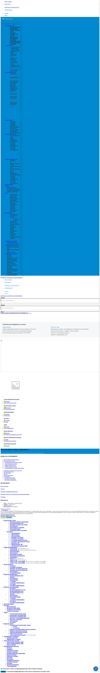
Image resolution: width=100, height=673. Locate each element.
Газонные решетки (12, 242)
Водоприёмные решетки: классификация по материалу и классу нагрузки (70, 329)
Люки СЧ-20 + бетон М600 (14, 104)
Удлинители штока (12, 270)
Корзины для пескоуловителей (14, 126)
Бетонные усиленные (13, 123)
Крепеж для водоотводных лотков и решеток (14, 223)
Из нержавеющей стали (16, 575)
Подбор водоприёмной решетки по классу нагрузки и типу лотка (19, 329)
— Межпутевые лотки (10, 465)
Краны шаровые (11, 263)
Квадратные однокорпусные (14, 200)
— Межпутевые (14, 48)
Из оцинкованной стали (16, 592)
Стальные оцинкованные (14, 144)
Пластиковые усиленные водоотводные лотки (13, 470)
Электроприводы (11, 275)
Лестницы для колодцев (13, 190)
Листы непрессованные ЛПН (15, 642)
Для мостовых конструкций (14, 195)
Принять (3, 671)
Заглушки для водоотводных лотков (14, 216)
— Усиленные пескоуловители (10, 478)
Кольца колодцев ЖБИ (13, 188)
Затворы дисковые (12, 259)
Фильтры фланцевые (12, 273)
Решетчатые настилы (13, 234)
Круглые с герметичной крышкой (13, 204)
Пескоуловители (9, 120)
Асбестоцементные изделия (11, 245)
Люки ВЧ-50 (19, 548)
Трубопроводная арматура (11, 253)
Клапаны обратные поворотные (12, 261)
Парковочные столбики (13, 244)
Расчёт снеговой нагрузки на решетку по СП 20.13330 (16, 332)
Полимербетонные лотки (9, 471)
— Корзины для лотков (16, 537)
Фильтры (9, 272)
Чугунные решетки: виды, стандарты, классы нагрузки (64, 331)
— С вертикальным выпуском (14, 58)
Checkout (9, 517)
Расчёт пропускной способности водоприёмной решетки (17, 331)
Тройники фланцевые (13, 269)
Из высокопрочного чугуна (14, 163)
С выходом (16, 220)
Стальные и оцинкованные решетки (60, 332)
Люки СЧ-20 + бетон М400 (14, 98)
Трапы (6, 193)
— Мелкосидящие (15, 49)
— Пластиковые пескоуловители (10, 480)
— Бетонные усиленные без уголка (14, 62)
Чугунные (12, 147)
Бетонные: (9, 45)
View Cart (3, 517)
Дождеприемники (9, 184)
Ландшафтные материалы (11, 241)
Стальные (12, 142)
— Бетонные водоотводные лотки (13, 462)
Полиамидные (14, 141)
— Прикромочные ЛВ (16, 544)
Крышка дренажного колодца (13, 227)
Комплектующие (9, 212)
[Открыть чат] (95, 668)
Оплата (6, 15)
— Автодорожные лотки (10, 463)
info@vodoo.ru (9, 505)
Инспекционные (11, 187)
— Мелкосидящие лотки (10, 466)
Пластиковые (13, 82)
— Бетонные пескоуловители (9, 477)
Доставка (6, 13)
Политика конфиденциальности (9, 491)
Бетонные (12, 121)
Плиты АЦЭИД (11, 252)
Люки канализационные (10, 72)
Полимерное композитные (13, 87)
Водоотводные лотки (10, 25)
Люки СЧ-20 (14, 94)
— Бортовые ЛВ (14, 65)
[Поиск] (1, 303)
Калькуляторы (4, 486)
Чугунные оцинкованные (14, 149)
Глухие (15, 218)
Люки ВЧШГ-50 (23, 550)
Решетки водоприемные (10, 134)
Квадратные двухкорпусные (14, 198)
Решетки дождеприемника (11, 159)
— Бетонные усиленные (13, 54)
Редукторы (10, 268)
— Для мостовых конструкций (14, 70)
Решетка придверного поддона (13, 231)
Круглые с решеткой (12, 207)
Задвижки (9, 256)
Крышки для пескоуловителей (14, 129)
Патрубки (9, 266)
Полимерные (13, 89)
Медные (12, 138)
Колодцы (7, 186)
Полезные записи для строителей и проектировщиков (15, 494)
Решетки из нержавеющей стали (59, 334)
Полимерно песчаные (13, 84)
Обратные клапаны (12, 265)
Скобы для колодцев (12, 191)
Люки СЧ (14, 91)
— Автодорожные (15, 47)
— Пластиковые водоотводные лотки (14, 468)
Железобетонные (14, 81)
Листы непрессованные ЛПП (15, 643)
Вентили (9, 255)
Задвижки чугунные (12, 258)
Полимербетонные (15, 132)
